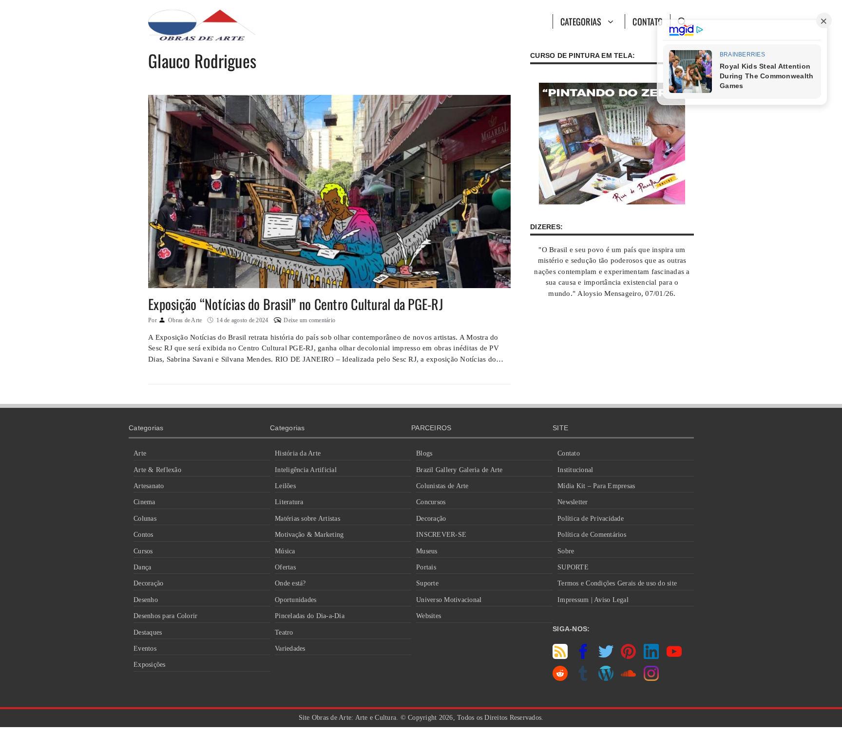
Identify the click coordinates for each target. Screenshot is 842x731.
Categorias (581, 21)
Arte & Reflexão (157, 470)
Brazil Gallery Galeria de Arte (459, 470)
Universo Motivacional (448, 599)
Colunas (145, 518)
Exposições (150, 664)
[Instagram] (651, 678)
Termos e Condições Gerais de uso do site (617, 583)
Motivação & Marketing (309, 534)
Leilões (285, 486)
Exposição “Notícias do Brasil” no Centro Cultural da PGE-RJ (295, 304)
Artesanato (149, 486)
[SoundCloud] (628, 678)
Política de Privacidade (590, 518)
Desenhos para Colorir (165, 616)
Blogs (424, 453)
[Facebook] (583, 656)
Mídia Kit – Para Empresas (596, 486)
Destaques (148, 632)
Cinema (144, 502)
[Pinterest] (628, 656)
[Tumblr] (583, 678)
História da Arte (298, 453)
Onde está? (290, 583)
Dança (142, 567)
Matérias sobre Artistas (307, 518)
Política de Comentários (591, 534)
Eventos (145, 648)
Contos (143, 534)
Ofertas (285, 567)
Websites (428, 616)
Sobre (565, 551)
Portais (426, 567)
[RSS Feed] (560, 656)
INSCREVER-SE (441, 534)
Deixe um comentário (309, 320)
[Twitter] (605, 656)
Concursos (430, 502)
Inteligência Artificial (306, 470)
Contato (647, 21)
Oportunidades (295, 599)
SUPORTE (573, 567)
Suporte (427, 583)
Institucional (575, 470)
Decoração (148, 583)
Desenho (146, 599)
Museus (427, 551)
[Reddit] (560, 678)
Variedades (290, 648)
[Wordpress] (605, 678)
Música (285, 551)
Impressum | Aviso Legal (593, 599)
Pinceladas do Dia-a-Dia (309, 616)
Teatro (284, 632)
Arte (140, 453)
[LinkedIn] (651, 656)
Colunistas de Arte (442, 486)
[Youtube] (674, 656)
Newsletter (572, 502)
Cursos (143, 551)
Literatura (289, 502)
